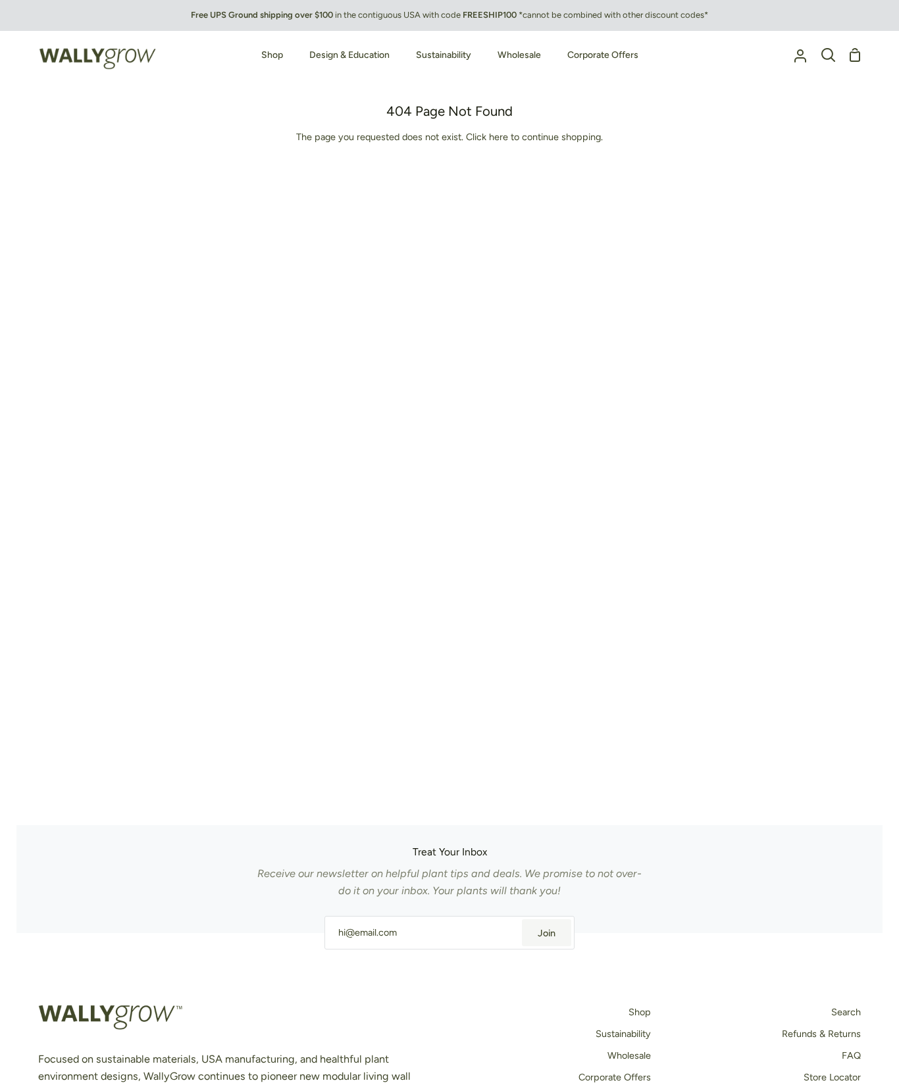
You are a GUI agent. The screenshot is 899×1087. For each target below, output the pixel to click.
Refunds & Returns (821, 1034)
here (498, 137)
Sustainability (623, 1034)
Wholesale (629, 1055)
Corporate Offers (614, 1077)
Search (846, 1012)
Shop (640, 1012)
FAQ (851, 1055)
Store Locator (832, 1077)
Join (546, 933)
